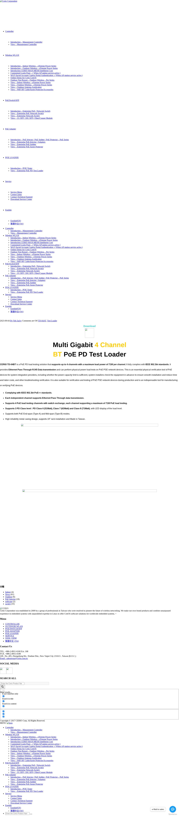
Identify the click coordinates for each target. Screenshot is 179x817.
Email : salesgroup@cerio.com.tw (14, 658)
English (8, 210)
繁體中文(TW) (16, 224)
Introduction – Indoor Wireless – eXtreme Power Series (33, 66)
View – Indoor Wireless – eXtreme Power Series (30, 82)
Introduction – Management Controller (26, 42)
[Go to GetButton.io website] (173, 814)
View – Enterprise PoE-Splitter (23, 144)
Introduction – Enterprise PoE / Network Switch (30, 111)
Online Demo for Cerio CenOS (23, 78)
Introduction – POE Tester (21, 168)
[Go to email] (172, 809)
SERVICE (9, 636)
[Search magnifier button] (2, 687)
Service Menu (16, 192)
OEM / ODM (11, 638)
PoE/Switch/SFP (12, 100)
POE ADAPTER (12, 631)
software (8, 601)
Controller (9, 31)
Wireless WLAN (12, 55)
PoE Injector (10, 599)
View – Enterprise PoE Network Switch (27, 113)
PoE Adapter (10, 129)
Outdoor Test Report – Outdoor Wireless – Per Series (32, 80)
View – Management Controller (23, 44)
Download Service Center (21, 199)
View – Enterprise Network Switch (25, 116)
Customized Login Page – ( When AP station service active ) (35, 73)
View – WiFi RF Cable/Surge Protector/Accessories (31, 89)
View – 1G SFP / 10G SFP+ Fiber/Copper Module (31, 118)
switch (8, 604)
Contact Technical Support (21, 197)
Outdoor (8, 597)
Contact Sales (16, 194)
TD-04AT (42, 321)
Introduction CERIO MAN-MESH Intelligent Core (31, 71)
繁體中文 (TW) (12, 641)
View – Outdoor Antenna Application (26, 87)
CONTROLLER (12, 624)
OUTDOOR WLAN (14, 626)
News (7, 594)
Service (8, 181)
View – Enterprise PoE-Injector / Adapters (27, 142)
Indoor (8, 592)
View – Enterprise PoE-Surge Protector (26, 147)
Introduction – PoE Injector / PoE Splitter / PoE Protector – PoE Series (39, 140)
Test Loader (52, 321)
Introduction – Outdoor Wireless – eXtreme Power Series (34, 68)
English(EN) (15, 221)
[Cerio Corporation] (8, 1)
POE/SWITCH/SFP (13, 629)
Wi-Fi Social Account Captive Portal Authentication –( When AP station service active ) (46, 75)
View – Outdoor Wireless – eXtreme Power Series (31, 85)
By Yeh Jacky (16, 321)
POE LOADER (12, 157)
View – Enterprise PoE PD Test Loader (26, 171)
